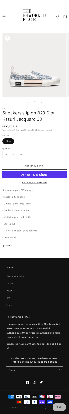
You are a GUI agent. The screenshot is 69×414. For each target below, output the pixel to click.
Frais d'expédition (21, 130)
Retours (10, 290)
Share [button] (9, 245)
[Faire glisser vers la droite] (41, 101)
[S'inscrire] (59, 370)
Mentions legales (15, 276)
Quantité (6, 148)
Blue (8, 141)
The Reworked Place (21, 408)
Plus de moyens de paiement (34, 182)
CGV (8, 298)
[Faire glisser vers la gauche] (27, 101)
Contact (10, 305)
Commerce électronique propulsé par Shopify (44, 408)
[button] (4, 16)
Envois (9, 283)
